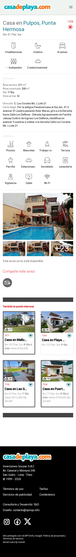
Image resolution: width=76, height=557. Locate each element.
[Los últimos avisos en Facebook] (17, 522)
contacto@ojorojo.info (26, 510)
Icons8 (21, 542)
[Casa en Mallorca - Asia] (19, 322)
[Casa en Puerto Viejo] (57, 371)
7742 (7, 384)
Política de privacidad (53, 536)
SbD (36, 504)
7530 (45, 384)
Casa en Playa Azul (55, 340)
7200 (44, 335)
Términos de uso (13, 489)
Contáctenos (47, 494)
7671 (7, 335)
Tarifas (43, 489)
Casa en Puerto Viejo (58, 389)
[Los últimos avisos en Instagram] (7, 522)
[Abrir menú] (67, 7)
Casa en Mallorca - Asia (21, 340)
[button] (70, 27)
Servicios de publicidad (17, 494)
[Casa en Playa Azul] (57, 322)
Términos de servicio (13, 538)
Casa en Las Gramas (19, 389)
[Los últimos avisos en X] (27, 522)
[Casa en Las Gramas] (19, 371)
